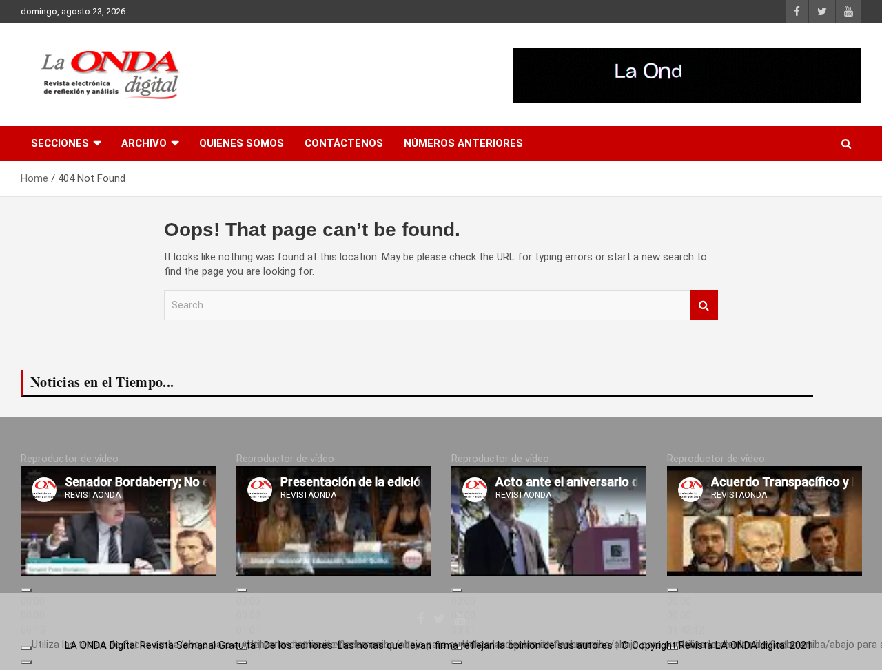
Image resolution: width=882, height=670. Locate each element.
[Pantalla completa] (26, 662)
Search (704, 305)
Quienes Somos (241, 143)
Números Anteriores (463, 143)
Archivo (144, 143)
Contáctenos (344, 143)
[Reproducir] (26, 590)
